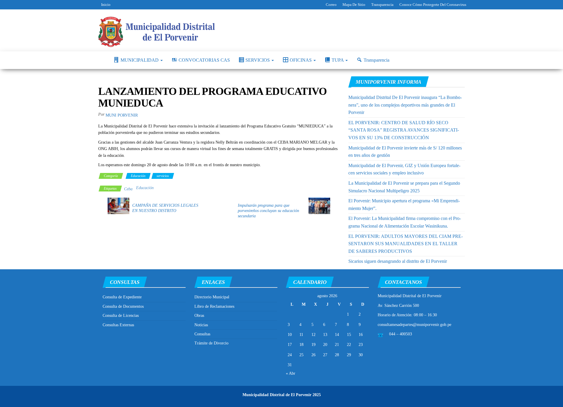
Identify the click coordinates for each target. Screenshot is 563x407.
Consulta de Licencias (121, 315)
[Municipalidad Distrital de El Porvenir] (101, 60)
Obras (199, 315)
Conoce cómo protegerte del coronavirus (432, 4)
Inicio (106, 4)
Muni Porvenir (122, 115)
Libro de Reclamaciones (214, 306)
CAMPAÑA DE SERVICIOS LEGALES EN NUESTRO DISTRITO (165, 208)
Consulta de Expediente (122, 297)
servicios (163, 176)
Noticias (201, 325)
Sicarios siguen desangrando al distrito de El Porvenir (397, 261)
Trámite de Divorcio (211, 343)
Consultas (202, 334)
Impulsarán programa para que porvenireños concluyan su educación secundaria (268, 210)
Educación (138, 176)
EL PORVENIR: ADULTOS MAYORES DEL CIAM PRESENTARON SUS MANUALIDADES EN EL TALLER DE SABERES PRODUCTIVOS (405, 244)
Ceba (128, 189)
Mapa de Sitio (353, 4)
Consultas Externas (118, 325)
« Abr (290, 373)
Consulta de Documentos (123, 306)
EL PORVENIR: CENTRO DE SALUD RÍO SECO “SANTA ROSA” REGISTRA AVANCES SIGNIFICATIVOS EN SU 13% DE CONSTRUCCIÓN (403, 130)
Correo (331, 4)
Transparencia (382, 4)
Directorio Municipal (211, 297)
